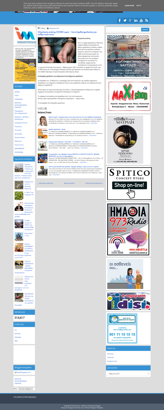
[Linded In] (135, 20)
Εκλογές (18, 333)
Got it (139, 5)
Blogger (97, 406)
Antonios (110, 354)
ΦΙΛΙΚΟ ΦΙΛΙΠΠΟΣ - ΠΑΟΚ (57, 129)
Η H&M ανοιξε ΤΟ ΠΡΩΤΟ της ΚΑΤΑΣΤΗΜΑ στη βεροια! (29, 225)
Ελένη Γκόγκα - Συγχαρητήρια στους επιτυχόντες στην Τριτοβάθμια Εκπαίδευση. (75, 117)
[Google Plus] (130, 20)
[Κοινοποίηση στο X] (43, 108)
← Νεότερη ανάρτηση (45, 183)
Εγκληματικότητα (21, 123)
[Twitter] (125, 20)
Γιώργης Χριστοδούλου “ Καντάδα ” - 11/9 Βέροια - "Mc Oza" (68, 142)
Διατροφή (18, 134)
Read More (94, 123)
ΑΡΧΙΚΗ (17, 92)
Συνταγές (18, 130)
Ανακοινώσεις (20, 137)
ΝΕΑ (16, 341)
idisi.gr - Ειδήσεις (81, 406)
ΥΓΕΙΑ (17, 95)
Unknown (110, 357)
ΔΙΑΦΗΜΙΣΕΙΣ (19, 148)
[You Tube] (141, 20)
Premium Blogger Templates (94, 408)
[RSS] (146, 20)
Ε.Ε (16, 330)
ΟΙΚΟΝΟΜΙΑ (19, 152)
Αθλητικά (18, 141)
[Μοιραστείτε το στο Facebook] (46, 108)
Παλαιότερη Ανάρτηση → (94, 183)
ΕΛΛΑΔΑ (18, 337)
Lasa (82, 408)
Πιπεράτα (18, 126)
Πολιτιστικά (19, 145)
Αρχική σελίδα (69, 183)
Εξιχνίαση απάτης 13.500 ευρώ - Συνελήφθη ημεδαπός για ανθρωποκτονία (67, 33)
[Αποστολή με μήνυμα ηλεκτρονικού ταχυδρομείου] (39, 108)
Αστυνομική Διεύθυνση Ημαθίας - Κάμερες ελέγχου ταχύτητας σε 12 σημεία (74, 167)
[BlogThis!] (41, 108)
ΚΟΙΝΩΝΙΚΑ (19, 99)
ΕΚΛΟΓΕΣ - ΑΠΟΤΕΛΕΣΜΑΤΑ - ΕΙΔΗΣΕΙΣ (21, 105)
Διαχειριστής (54, 28)
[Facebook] (119, 20)
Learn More (129, 5)
